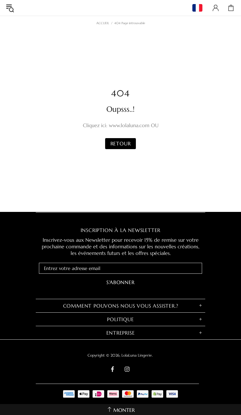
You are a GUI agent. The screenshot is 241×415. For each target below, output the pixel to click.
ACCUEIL (102, 23)
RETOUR (120, 143)
